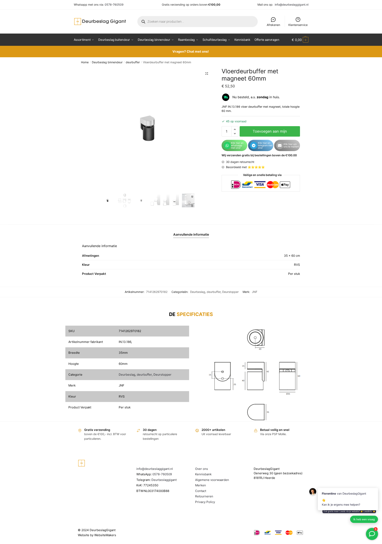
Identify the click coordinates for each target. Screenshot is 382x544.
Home (85, 62)
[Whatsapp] (227, 145)
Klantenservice (298, 25)
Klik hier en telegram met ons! (265, 145)
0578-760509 (114, 4)
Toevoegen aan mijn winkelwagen (270, 133)
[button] (207, 73)
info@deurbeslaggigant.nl (291, 4)
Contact (200, 491)
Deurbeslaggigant (164, 480)
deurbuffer (133, 62)
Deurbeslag (197, 291)
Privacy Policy (205, 502)
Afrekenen (273, 25)
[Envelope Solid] (279, 145)
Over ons (201, 469)
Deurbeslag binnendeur (107, 62)
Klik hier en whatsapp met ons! (237, 145)
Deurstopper (230, 291)
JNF (254, 291)
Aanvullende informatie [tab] (191, 234)
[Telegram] (253, 145)
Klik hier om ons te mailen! (291, 145)
